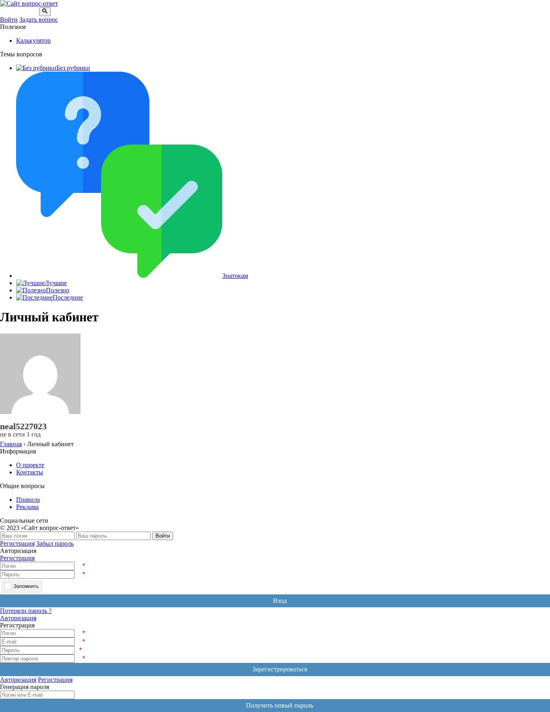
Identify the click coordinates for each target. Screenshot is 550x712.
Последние (68, 297)
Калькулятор (33, 40)
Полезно (57, 290)
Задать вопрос (38, 19)
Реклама (27, 506)
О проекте (30, 465)
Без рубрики (73, 67)
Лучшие (56, 282)
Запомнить (26, 586)
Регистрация (17, 543)
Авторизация (18, 618)
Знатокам (235, 275)
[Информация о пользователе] (2, 419)
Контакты (29, 472)
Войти (9, 19)
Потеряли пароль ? (26, 610)
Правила (28, 499)
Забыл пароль (55, 543)
